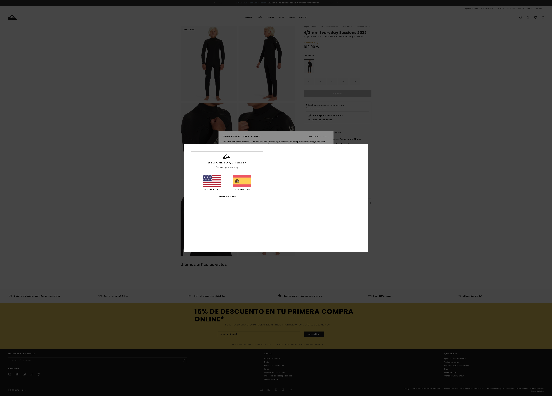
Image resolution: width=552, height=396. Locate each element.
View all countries (227, 196)
